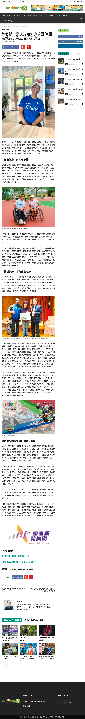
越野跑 (19, 15)
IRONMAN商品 (50, 15)
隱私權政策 (27, 706)
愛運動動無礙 (31, 569)
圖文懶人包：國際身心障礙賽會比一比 (16, 556)
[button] (80, 18)
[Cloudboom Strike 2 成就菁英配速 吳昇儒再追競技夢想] (10, 648)
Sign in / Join (20, 1)
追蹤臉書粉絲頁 (38, 15)
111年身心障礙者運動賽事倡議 (16, 569)
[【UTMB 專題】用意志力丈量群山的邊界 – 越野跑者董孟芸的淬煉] (61, 71)
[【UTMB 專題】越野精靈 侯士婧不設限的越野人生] (61, 101)
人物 (13, 15)
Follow (79, 41)
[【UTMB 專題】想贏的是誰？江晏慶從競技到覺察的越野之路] (61, 81)
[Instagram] (78, 1)
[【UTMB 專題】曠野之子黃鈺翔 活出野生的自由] (61, 61)
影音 (24, 15)
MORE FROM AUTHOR (33, 620)
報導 (7, 29)
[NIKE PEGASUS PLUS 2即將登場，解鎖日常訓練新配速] (47, 630)
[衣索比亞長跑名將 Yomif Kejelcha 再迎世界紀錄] (10, 630)
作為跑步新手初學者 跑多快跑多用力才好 (13, 590)
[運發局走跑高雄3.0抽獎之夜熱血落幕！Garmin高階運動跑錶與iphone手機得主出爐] (47, 648)
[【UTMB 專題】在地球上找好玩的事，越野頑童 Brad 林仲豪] (28, 648)
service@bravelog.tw (38, 701)
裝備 (29, 15)
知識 (8, 15)
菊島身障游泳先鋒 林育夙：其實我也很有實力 (18, 562)
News (41, 653)
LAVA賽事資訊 (7, 21)
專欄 (4, 15)
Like (80, 36)
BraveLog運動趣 (62, 15)
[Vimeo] (81, 1)
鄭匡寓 (5, 42)
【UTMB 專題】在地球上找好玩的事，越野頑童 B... (28, 659)
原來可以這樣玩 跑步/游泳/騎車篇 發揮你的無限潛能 (42, 590)
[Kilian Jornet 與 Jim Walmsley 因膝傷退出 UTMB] (28, 630)
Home (3, 26)
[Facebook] (74, 1)
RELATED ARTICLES (12, 620)
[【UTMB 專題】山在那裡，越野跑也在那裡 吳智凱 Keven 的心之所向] (61, 91)
